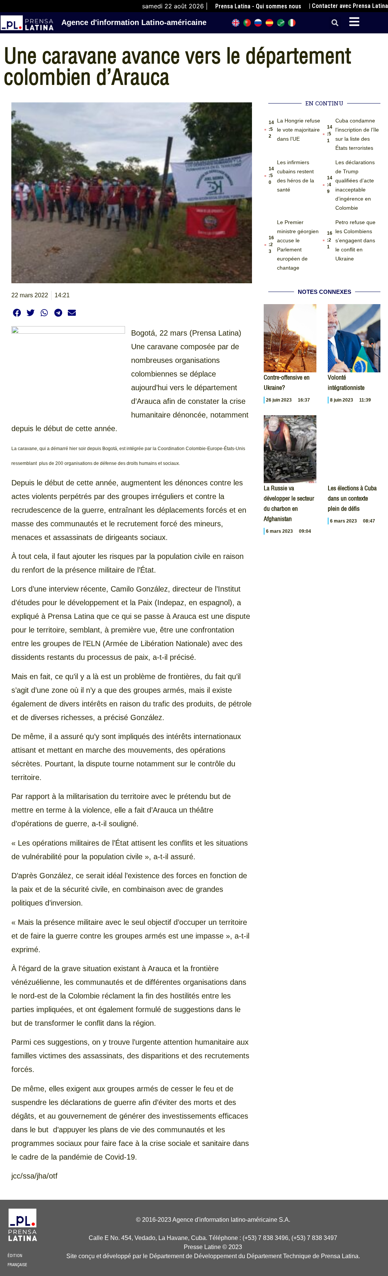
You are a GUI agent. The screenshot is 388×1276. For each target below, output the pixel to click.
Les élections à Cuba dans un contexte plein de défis (352, 498)
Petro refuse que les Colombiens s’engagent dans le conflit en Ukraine (355, 240)
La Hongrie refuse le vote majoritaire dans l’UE (298, 130)
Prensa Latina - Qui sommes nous (258, 6)
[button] (335, 23)
